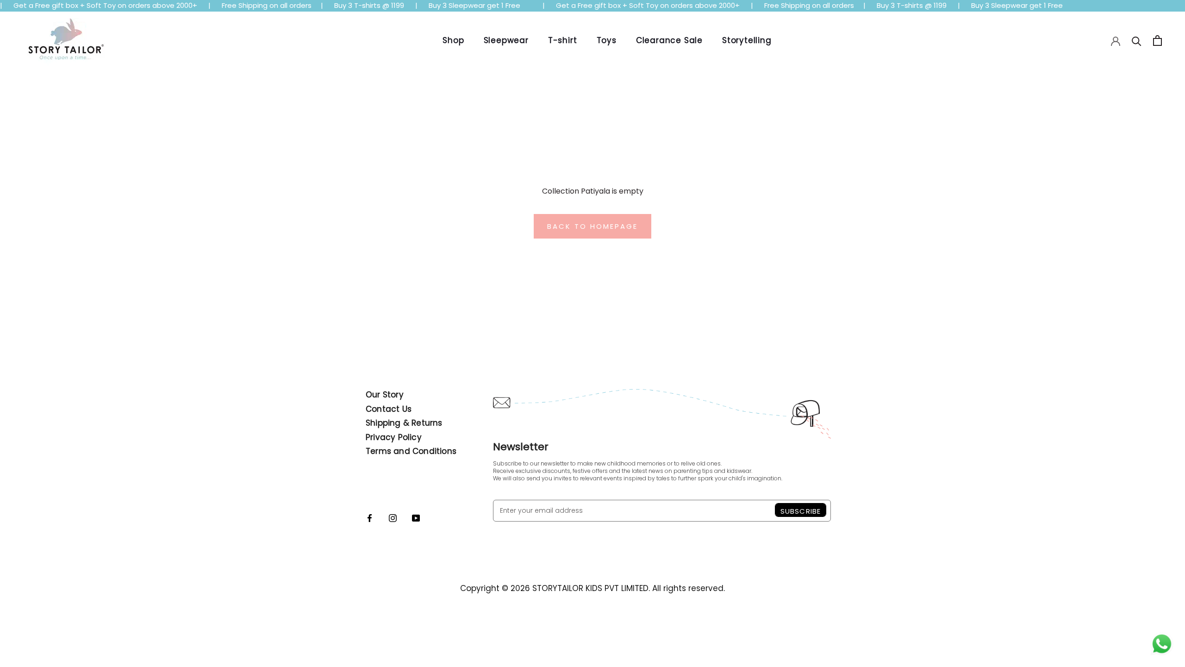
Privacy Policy (394, 437)
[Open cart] (1157, 40)
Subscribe (800, 511)
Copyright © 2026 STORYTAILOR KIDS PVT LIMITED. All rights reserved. (592, 588)
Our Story (385, 394)
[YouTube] (416, 517)
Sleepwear (506, 40)
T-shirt (562, 40)
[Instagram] (393, 517)
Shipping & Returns (404, 422)
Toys (607, 40)
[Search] (1136, 40)
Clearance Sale (669, 40)
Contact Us (389, 409)
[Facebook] (370, 517)
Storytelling (747, 40)
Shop (453, 40)
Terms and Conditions (411, 451)
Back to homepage (592, 226)
